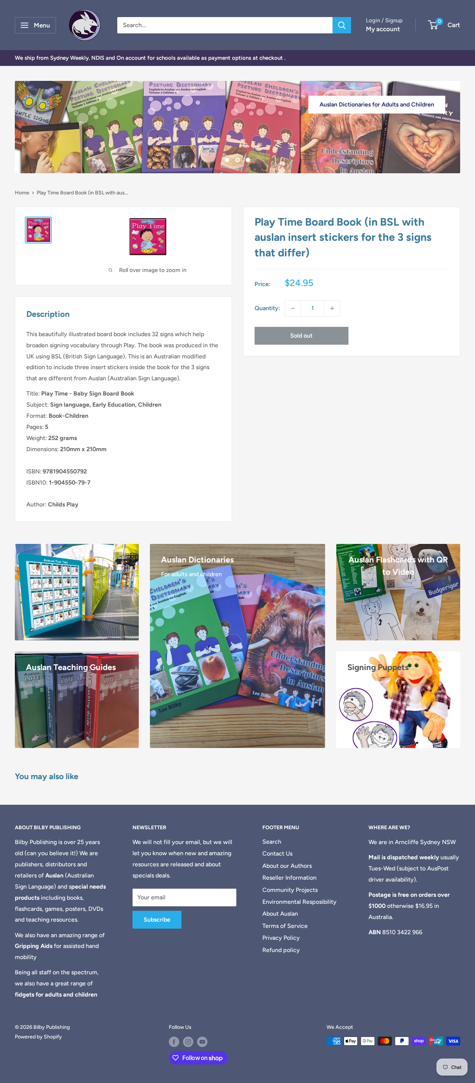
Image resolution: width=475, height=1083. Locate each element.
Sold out (301, 335)
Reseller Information (289, 877)
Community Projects (290, 889)
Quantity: (267, 308)
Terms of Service (285, 925)
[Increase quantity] (332, 308)
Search (271, 841)
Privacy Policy (281, 937)
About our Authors (287, 865)
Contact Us (277, 853)
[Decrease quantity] (293, 308)
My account (383, 29)
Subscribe (157, 919)
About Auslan (280, 913)
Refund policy (281, 950)
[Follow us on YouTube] (202, 1042)
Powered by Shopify (38, 1037)
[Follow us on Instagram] (188, 1042)
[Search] (341, 25)
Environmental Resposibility (299, 901)
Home (22, 193)
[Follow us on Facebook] (174, 1042)
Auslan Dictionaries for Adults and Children (377, 104)
